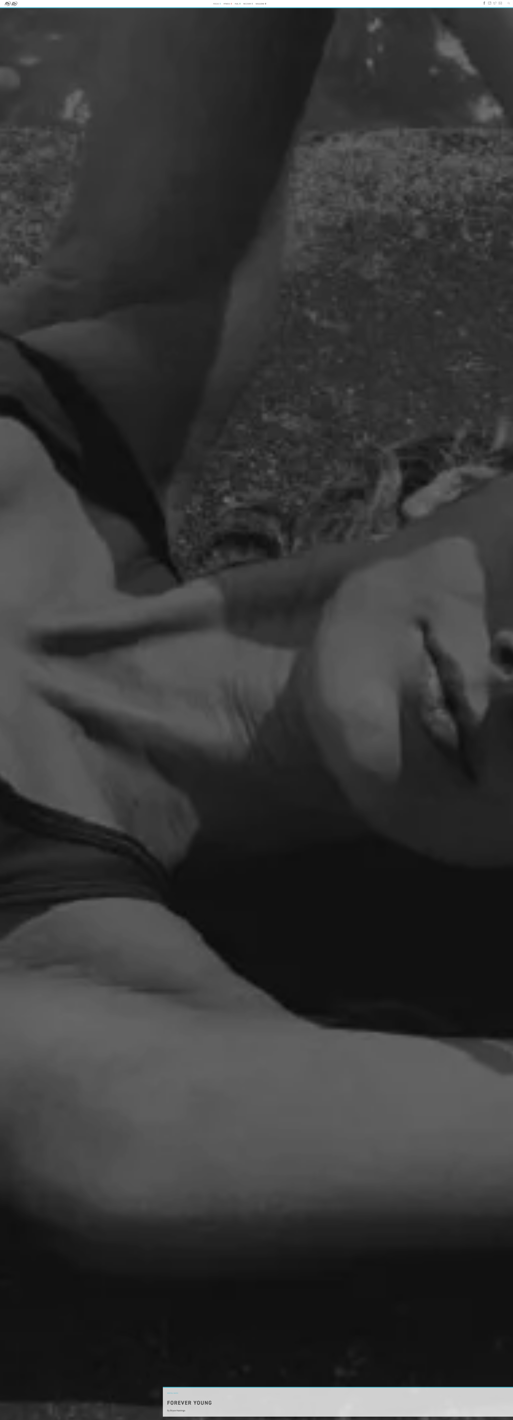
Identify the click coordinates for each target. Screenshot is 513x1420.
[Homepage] (11, 3)
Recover (247, 4)
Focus (216, 4)
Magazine (260, 4)
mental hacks (172, 1393)
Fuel (237, 4)
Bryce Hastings (177, 1410)
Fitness (227, 4)
